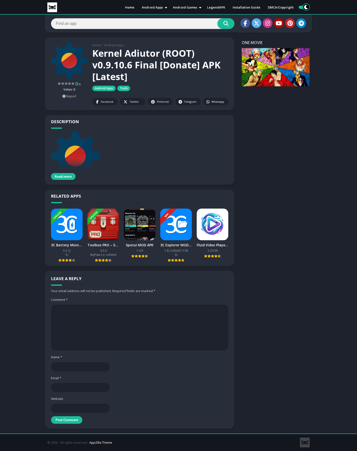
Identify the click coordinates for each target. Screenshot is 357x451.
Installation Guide (246, 7)
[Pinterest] (290, 23)
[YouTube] (279, 23)
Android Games (185, 7)
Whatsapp (218, 101)
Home (129, 7)
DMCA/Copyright (281, 7)
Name (56, 357)
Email (56, 378)
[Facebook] (245, 23)
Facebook (107, 101)
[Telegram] (301, 23)
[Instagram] (267, 23)
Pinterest (163, 101)
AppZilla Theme (100, 442)
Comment (59, 299)
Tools (124, 88)
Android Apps (152, 7)
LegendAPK (216, 7)
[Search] (225, 23)
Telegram (190, 101)
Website (57, 398)
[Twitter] (256, 23)
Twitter (134, 101)
